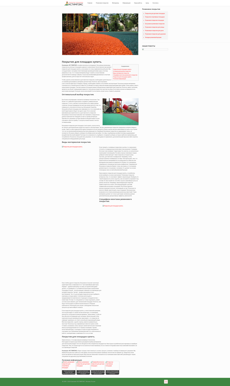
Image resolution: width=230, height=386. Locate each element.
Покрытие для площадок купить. (122, 69)
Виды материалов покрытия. (121, 73)
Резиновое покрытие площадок (154, 20)
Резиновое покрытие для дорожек (155, 34)
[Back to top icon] (166, 382)
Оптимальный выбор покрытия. (122, 71)
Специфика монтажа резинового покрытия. (125, 75)
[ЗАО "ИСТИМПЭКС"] (73, 3)
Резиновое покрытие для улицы (154, 27)
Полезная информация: (119, 78)
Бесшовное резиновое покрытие (155, 23)
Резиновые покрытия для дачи (154, 30)
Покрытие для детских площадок (155, 13)
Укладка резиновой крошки (153, 37)
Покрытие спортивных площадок (155, 17)
